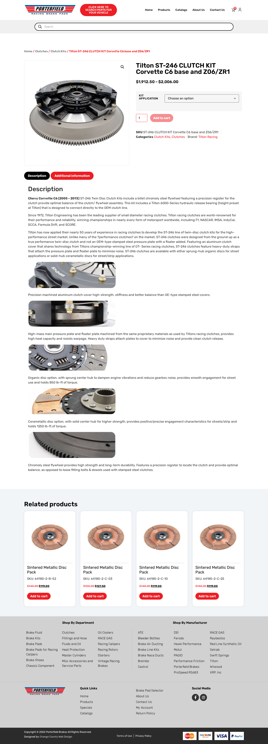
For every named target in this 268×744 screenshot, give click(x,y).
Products (164, 10)
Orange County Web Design (56, 736)
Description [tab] (37, 176)
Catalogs (181, 10)
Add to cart (161, 118)
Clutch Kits (58, 51)
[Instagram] (203, 697)
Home (149, 10)
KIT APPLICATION (148, 97)
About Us (198, 10)
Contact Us (217, 10)
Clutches (41, 51)
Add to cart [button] (38, 596)
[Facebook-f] (195, 697)
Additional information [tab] (72, 176)
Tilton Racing (208, 137)
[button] (122, 67)
